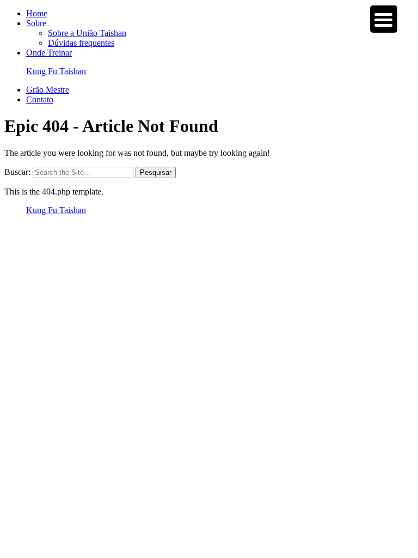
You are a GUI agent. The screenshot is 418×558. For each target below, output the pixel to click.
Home (36, 13)
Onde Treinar (49, 52)
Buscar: (17, 172)
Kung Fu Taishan (56, 71)
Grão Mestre (47, 89)
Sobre (36, 23)
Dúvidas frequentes (81, 42)
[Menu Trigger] (383, 19)
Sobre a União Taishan (87, 33)
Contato (39, 99)
